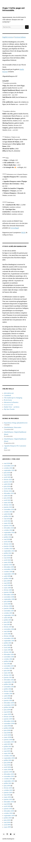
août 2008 (7, 726)
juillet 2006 (8, 760)
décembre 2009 (9, 703)
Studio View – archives (11, 407)
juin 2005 (7, 785)
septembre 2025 (9, 470)
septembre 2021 (9, 532)
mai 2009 (7, 712)
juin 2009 (7, 709)
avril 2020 (7, 560)
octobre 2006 (8, 756)
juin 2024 (7, 486)
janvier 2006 (8, 772)
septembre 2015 (9, 640)
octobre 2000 (8, 813)
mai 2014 (7, 663)
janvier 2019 (8, 592)
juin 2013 (7, 670)
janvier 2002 (8, 799)
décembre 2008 (9, 721)
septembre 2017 (9, 615)
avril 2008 (7, 735)
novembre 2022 (9, 509)
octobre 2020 (8, 548)
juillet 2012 (7, 684)
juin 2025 (7, 472)
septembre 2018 (9, 599)
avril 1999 (7, 825)
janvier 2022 (8, 525)
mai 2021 (7, 539)
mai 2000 (7, 822)
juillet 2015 (7, 643)
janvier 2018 (8, 608)
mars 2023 (7, 502)
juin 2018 (7, 601)
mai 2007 (7, 751)
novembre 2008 (9, 723)
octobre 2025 (8, 468)
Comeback (7, 395)
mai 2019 (7, 583)
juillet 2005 (8, 783)
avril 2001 (7, 806)
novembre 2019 (9, 569)
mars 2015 (7, 650)
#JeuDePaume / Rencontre (12, 427)
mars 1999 (7, 827)
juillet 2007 (8, 746)
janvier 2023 (8, 507)
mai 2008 (7, 733)
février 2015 (8, 652)
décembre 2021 (9, 528)
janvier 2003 (8, 792)
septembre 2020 (9, 551)
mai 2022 (7, 518)
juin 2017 (7, 622)
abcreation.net (9, 393)
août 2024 (7, 484)
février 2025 (8, 479)
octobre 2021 (8, 530)
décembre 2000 (9, 811)
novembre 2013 (9, 666)
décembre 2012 (9, 680)
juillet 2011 (7, 689)
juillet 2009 (8, 707)
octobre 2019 (8, 571)
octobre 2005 (8, 779)
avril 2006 (7, 767)
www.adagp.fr (14, 228)
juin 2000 (7, 820)
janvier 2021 (8, 546)
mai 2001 (7, 804)
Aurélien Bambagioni (8, 839)
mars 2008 (7, 737)
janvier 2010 (8, 700)
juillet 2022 (7, 516)
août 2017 (7, 617)
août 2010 (7, 696)
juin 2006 (7, 762)
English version (7, 37)
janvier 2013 (8, 677)
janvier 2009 (8, 719)
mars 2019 (7, 588)
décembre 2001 (9, 802)
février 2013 (8, 675)
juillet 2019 (7, 578)
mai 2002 (7, 795)
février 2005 (8, 788)
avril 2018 (7, 604)
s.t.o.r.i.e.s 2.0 (8, 404)
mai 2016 (7, 631)
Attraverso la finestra (11, 402)
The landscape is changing (13, 398)
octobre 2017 (8, 613)
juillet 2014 (7, 661)
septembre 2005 (9, 781)
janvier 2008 (8, 739)
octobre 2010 (8, 693)
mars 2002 (7, 797)
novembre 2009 (9, 705)
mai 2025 (7, 475)
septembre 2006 (9, 758)
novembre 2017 (9, 611)
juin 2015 (7, 645)
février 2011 (8, 691)
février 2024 (8, 491)
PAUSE (23, 232)
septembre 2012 (9, 682)
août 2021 (7, 535)
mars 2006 (7, 769)
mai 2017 (7, 624)
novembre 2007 (9, 742)
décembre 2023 (9, 493)
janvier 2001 (8, 808)
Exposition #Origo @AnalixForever (16, 423)
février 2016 (8, 636)
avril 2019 (7, 585)
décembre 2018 (9, 594)
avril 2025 (7, 477)
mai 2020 (7, 558)
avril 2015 (7, 647)
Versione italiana (20, 37)
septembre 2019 (9, 574)
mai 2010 (7, 698)
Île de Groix (8, 400)
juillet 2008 (8, 728)
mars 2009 (7, 714)
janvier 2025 (8, 482)
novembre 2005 (9, 776)
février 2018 (8, 606)
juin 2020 (7, 555)
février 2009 (8, 716)
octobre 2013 (8, 668)
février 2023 (8, 505)
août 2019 (7, 576)
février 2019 (8, 590)
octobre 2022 (8, 512)
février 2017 (8, 627)
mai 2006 (7, 765)
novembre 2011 (9, 686)
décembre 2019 (9, 567)
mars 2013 (7, 673)
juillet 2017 (7, 620)
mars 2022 (7, 523)
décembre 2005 (9, 774)
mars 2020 (7, 562)
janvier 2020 (8, 564)
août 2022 (7, 514)
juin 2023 (7, 498)
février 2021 (8, 544)
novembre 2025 (9, 466)
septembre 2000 (9, 815)
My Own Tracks (9, 409)
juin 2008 (7, 730)
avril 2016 (7, 634)
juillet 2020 (8, 553)
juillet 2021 (7, 537)
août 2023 (7, 495)
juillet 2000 (8, 818)
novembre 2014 (9, 657)
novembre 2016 (9, 629)
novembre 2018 (9, 597)
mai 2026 (7, 463)
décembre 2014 (9, 654)
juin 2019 (7, 581)
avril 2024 (7, 489)
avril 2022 (7, 521)
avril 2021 (7, 541)
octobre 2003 (8, 790)
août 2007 (7, 744)
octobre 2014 (8, 659)
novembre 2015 (9, 638)
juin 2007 (7, 749)
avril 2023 (7, 500)
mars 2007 (7, 753)
